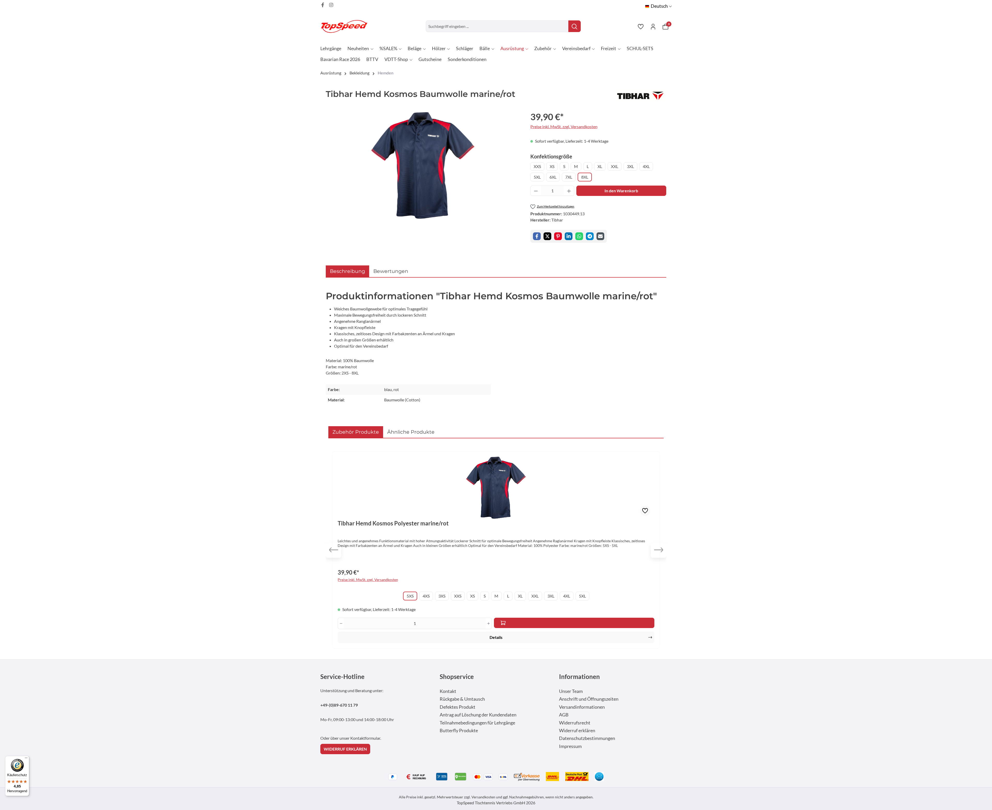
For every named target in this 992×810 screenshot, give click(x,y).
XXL (614, 166)
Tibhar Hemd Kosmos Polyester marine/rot (393, 523)
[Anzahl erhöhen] (569, 191)
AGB (564, 714)
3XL (630, 166)
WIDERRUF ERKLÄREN (345, 748)
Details (496, 637)
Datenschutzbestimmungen (587, 738)
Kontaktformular (365, 738)
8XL (584, 176)
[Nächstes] (658, 550)
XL (600, 166)
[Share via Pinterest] (558, 236)
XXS (537, 166)
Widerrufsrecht (574, 722)
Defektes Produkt (457, 707)
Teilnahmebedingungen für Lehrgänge (477, 722)
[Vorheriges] (333, 550)
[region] (423, 165)
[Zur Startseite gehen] (346, 26)
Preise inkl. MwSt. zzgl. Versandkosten (564, 126)
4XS (426, 595)
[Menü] (26, 759)
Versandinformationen (582, 707)
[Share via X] (547, 236)
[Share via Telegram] (590, 236)
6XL (552, 176)
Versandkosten (483, 797)
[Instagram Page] (331, 5)
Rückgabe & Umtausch (462, 699)
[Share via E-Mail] (600, 236)
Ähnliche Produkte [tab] (411, 432)
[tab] (347, 271)
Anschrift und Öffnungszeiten (588, 699)
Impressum (570, 746)
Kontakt (448, 691)
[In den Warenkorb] (574, 623)
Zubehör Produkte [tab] (355, 432)
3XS (441, 595)
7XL (568, 176)
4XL (646, 166)
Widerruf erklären (577, 730)
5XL (537, 176)
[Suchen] (574, 26)
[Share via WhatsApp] (579, 236)
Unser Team (571, 691)
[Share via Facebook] (537, 236)
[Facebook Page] (322, 5)
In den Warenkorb (621, 190)
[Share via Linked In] (568, 236)
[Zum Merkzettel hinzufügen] (645, 511)
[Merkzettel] (640, 26)
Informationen (579, 676)
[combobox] (497, 26)
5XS (410, 595)
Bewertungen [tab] (390, 271)
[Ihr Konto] (653, 26)
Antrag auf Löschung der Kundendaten (478, 714)
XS (552, 166)
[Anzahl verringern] (535, 191)
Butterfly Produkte (459, 730)
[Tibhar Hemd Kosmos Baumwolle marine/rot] (423, 165)
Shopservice (457, 676)
